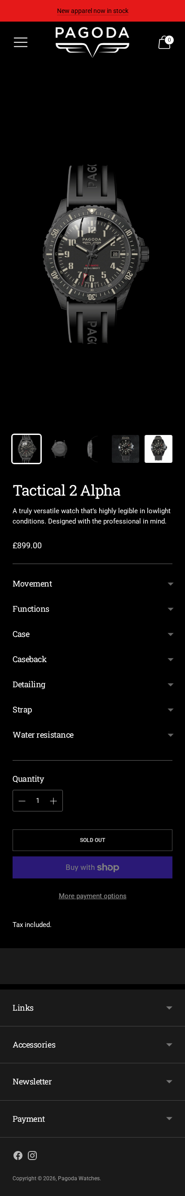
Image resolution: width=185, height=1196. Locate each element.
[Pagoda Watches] (93, 42)
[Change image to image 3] (92, 449)
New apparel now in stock (92, 10)
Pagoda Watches (79, 1178)
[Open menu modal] (20, 42)
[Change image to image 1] (26, 449)
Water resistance (43, 734)
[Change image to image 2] (60, 449)
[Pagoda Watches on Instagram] (32, 1157)
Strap (22, 709)
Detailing (29, 684)
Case (21, 633)
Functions (31, 608)
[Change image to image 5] (158, 449)
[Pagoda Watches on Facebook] (18, 1157)
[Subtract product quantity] (53, 801)
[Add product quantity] (22, 801)
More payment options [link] (93, 896)
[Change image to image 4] (126, 449)
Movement (32, 583)
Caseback (29, 659)
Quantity (28, 778)
